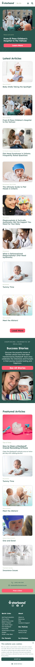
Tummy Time (8, 287)
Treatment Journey (8, 568)
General (11, 151)
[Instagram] (12, 605)
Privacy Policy (4, 656)
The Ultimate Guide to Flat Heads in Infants (14, 188)
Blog (19, 3)
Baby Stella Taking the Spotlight (17, 87)
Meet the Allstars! (10, 320)
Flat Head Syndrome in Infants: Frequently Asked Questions (17, 154)
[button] (27, 3)
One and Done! (9, 541)
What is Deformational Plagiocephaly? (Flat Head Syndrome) (14, 255)
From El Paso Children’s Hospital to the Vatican (17, 121)
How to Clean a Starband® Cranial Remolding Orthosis (15, 447)
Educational (17, 151)
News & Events (9, 35)
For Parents (6, 151)
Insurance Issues (10, 570)
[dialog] (17, 654)
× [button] (33, 643)
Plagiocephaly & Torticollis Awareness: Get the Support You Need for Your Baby (17, 222)
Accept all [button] (17, 659)
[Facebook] (17, 605)
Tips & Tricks (12, 184)
